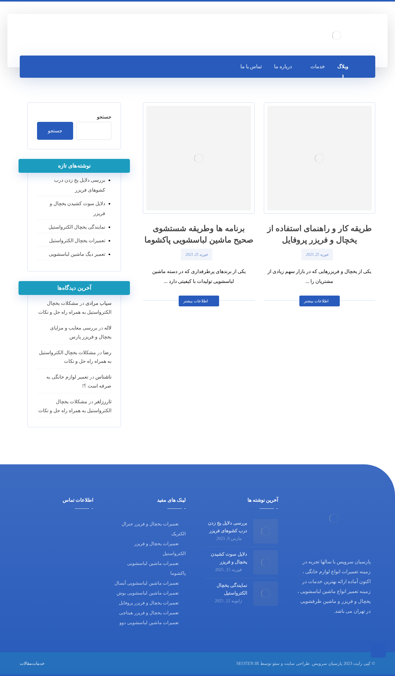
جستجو (104, 116)
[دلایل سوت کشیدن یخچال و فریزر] (265, 562)
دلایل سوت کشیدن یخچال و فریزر (77, 208)
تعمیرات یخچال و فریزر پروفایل (149, 602)
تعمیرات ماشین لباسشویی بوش (148, 593)
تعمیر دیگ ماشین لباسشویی (77, 254)
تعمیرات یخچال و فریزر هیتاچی (149, 612)
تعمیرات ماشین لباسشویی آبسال (146, 583)
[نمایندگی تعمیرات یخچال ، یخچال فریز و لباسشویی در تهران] (336, 35)
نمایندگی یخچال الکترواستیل (76, 227)
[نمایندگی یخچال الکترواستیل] (265, 593)
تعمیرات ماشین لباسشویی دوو (149, 622)
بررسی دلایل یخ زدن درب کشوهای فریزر (79, 185)
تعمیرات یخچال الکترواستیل (77, 240)
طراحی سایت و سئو (291, 663)
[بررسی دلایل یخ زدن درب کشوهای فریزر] (265, 531)
